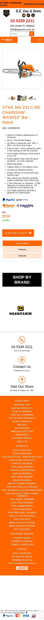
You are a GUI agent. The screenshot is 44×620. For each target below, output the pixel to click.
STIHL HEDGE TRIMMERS (22, 499)
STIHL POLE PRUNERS (22, 502)
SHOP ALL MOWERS (22, 411)
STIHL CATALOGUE (22, 450)
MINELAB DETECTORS (22, 431)
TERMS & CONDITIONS (22, 544)
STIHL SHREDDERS (21, 509)
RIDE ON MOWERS (22, 473)
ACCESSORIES (22, 428)
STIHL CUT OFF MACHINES (22, 516)
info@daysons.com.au (22, 29)
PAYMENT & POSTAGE (22, 541)
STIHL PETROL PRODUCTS (22, 460)
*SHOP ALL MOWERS (22, 463)
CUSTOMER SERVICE (22, 438)
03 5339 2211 (22, 21)
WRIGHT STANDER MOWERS (22, 483)
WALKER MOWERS (22, 480)
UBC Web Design (19, 612)
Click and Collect (16, 233)
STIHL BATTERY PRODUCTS (22, 418)
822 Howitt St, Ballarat (22, 25)
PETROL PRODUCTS (22, 421)
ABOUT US (22, 441)
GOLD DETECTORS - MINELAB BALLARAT (22, 457)
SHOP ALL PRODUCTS (22, 408)
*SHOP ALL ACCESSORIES (22, 470)
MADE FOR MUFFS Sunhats (22, 522)
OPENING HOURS (22, 538)
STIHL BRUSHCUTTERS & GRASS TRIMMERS (22, 494)
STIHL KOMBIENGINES (22, 506)
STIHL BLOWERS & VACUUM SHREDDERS (21, 490)
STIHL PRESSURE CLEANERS (22, 512)
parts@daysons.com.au (25, 563)
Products (22, 446)
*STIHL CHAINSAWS (22, 453)
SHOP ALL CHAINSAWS (22, 415)
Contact (22, 549)
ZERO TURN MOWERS (22, 477)
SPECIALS (22, 425)
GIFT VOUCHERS (22, 529)
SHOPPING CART (22, 405)
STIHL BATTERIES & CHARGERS (22, 487)
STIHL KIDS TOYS (22, 519)
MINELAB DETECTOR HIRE (22, 526)
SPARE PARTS (22, 435)
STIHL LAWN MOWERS (22, 467)
